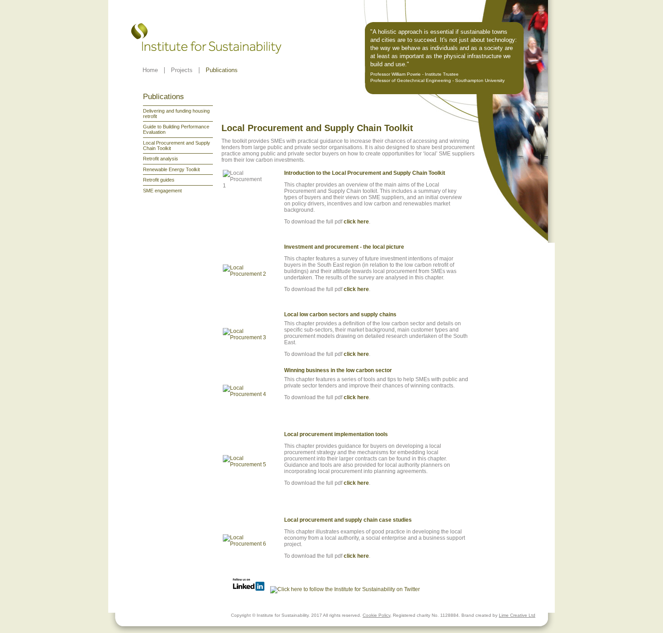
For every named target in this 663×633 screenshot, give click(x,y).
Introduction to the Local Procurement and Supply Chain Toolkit (365, 173)
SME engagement (162, 190)
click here (356, 222)
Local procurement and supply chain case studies (348, 520)
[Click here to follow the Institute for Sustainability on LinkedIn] (248, 589)
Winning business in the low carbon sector (338, 370)
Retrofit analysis (160, 158)
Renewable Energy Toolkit (171, 169)
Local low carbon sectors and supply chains (341, 314)
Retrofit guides (159, 179)
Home (150, 70)
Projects (182, 70)
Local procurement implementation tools (336, 434)
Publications (222, 70)
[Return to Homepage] (207, 50)
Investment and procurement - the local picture (344, 247)
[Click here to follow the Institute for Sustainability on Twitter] (345, 589)
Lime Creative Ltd (517, 615)
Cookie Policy (376, 615)
